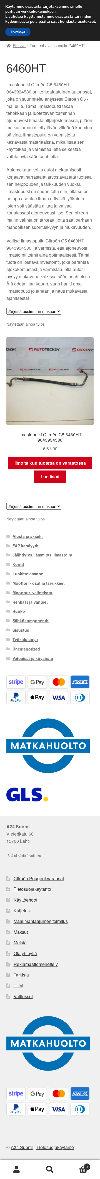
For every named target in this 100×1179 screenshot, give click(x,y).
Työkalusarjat (25, 639)
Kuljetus (22, 910)
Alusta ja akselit (27, 536)
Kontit (18, 564)
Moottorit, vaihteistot (32, 592)
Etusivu (19, 45)
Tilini (18, 985)
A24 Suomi (22, 1147)
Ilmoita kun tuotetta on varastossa (50, 463)
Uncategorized (26, 649)
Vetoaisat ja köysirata (32, 658)
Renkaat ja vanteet (30, 602)
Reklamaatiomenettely (36, 964)
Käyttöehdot (25, 900)
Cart (77, 1164)
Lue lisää (50, 476)
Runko (18, 611)
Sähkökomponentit (30, 620)
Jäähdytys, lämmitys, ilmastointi (43, 555)
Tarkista (21, 974)
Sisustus (20, 630)
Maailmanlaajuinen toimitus (41, 921)
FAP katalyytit (25, 545)
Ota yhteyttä (25, 953)
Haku (50, 1169)
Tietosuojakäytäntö (32, 889)
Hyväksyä (18, 32)
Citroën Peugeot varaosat (39, 878)
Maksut (21, 932)
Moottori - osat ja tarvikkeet (38, 583)
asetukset (86, 21)
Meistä (20, 942)
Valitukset (23, 996)
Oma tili (16, 1169)
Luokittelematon (28, 573)
